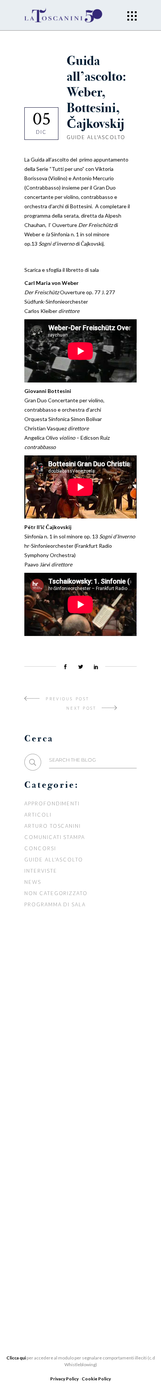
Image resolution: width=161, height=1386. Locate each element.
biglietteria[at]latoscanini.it (60, 1275)
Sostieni (37, 1170)
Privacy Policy (64, 1379)
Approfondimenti (52, 803)
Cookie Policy (96, 1379)
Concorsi (40, 848)
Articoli (38, 815)
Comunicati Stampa (54, 837)
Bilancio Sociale (51, 1071)
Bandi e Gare (44, 1093)
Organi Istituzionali (57, 1048)
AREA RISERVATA (47, 1116)
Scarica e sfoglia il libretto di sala (61, 270)
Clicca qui (16, 1358)
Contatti (38, 1193)
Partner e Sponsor (54, 1148)
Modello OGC (46, 1104)
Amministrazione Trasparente (71, 1082)
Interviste (40, 871)
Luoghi (35, 1181)
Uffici (33, 1060)
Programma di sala (55, 904)
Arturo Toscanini (52, 826)
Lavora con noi (49, 1159)
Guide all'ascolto (96, 137)
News (32, 882)
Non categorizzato (56, 893)
